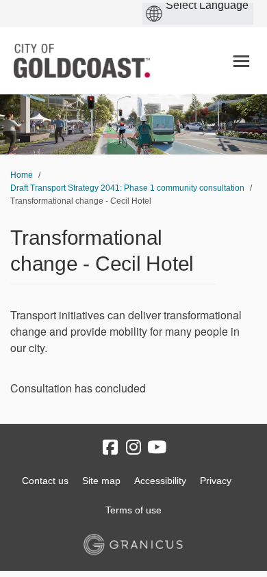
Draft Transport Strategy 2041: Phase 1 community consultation (127, 188)
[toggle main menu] (241, 61)
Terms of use (133, 510)
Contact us (45, 480)
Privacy (215, 480)
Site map (101, 480)
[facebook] (110, 448)
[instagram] (133, 448)
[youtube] (157, 448)
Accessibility (160, 480)
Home (21, 175)
